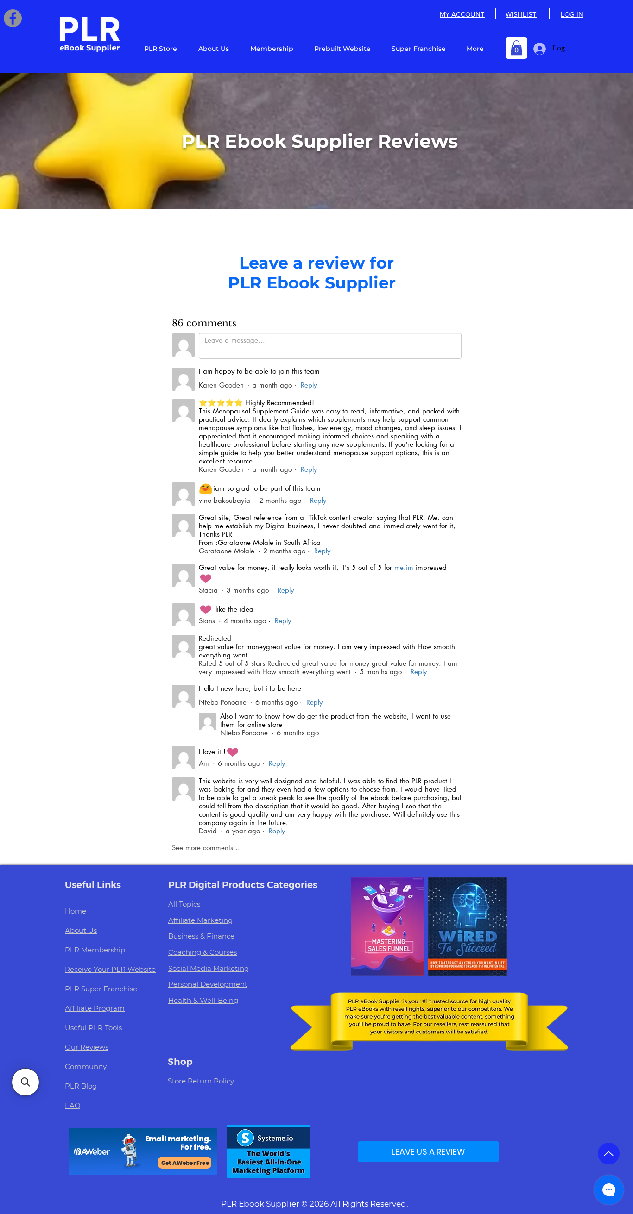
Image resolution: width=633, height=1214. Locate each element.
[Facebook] (13, 18)
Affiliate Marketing (200, 920)
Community (86, 1066)
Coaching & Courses (202, 952)
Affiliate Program (95, 1008)
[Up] (609, 1153)
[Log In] (538, 49)
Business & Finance (201, 936)
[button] (516, 47)
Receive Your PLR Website (110, 969)
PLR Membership (95, 949)
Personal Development (207, 984)
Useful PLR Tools (93, 1027)
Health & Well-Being (203, 1000)
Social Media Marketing (208, 968)
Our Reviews (86, 1047)
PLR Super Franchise (101, 988)
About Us (81, 930)
